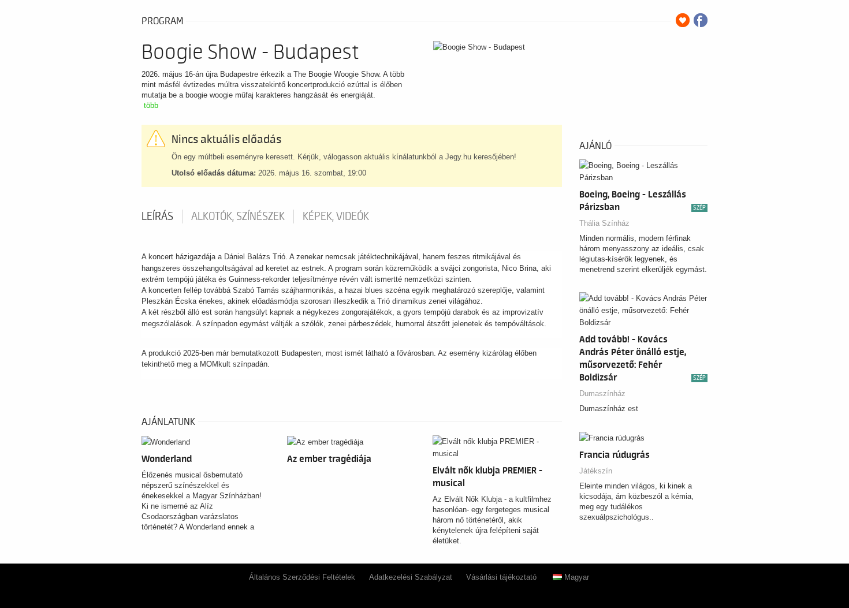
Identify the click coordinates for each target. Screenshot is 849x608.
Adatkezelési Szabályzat (410, 577)
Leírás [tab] (157, 216)
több (151, 105)
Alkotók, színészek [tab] (238, 216)
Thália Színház (604, 223)
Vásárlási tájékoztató (501, 577)
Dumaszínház (602, 393)
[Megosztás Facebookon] (701, 20)
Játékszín (595, 471)
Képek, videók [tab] (336, 216)
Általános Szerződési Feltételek (302, 577)
